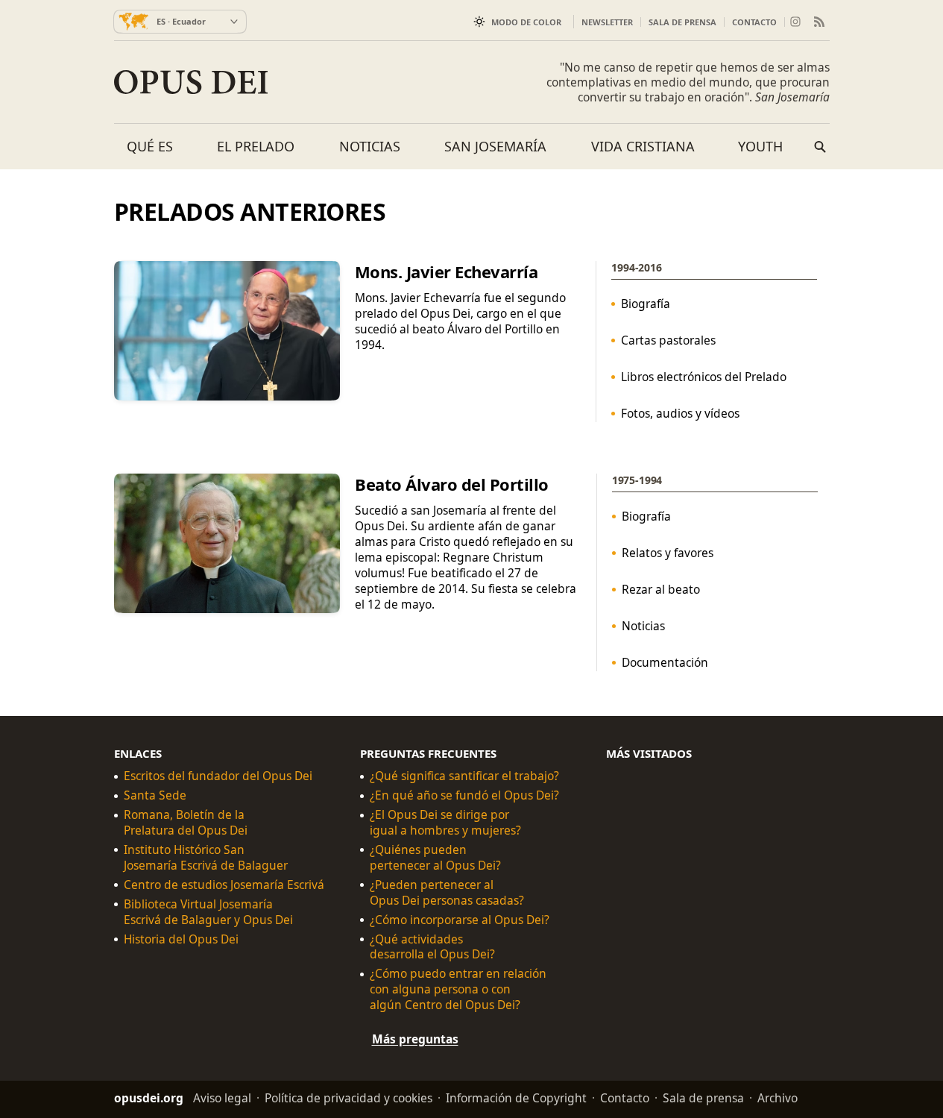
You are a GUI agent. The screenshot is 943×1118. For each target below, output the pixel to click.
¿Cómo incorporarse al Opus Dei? (459, 919)
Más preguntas (415, 1039)
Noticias (369, 146)
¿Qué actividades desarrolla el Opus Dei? (432, 946)
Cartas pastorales (668, 340)
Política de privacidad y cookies (348, 1098)
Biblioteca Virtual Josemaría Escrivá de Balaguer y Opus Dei (208, 911)
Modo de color (526, 22)
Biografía (645, 303)
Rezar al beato (660, 589)
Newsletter (607, 22)
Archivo (777, 1098)
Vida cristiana (643, 146)
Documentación (664, 662)
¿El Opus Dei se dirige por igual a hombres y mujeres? (445, 822)
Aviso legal (222, 1098)
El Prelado (255, 146)
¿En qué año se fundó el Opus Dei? (464, 795)
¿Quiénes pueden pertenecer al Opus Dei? (435, 857)
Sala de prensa (682, 22)
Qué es (150, 146)
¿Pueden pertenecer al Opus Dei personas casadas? (447, 892)
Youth (760, 146)
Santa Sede (155, 795)
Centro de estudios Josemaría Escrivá (224, 885)
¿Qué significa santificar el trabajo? (464, 776)
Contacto (754, 22)
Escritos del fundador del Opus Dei (218, 776)
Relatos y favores (667, 552)
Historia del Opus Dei (181, 938)
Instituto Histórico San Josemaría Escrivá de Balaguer (206, 857)
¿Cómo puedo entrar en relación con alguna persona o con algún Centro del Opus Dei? (458, 989)
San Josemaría (495, 146)
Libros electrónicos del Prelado (703, 376)
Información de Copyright (516, 1098)
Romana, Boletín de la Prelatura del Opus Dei (185, 822)
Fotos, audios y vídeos (680, 413)
